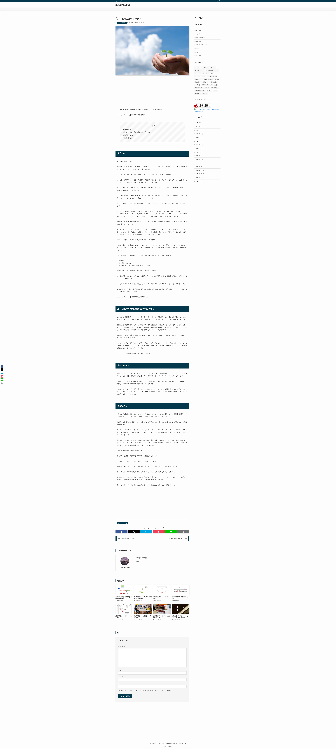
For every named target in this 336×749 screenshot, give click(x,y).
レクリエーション (201, 34)
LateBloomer (125, 568)
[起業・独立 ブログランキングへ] (202, 107)
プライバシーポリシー (171, 743)
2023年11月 (200, 123)
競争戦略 (205, 85)
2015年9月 (199, 177)
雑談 (205, 93)
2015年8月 (199, 181)
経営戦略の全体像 (200, 90)
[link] (137, 561)
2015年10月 (200, 174)
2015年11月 (200, 170)
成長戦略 (206, 82)
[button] (121, 531)
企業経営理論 (212, 76)
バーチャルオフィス (212, 70)
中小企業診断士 (200, 37)
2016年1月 (199, 163)
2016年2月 (199, 159)
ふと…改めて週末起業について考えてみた (138, 132)
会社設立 (198, 79)
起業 (216, 90)
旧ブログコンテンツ (122, 22)
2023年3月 (199, 126)
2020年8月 (199, 141)
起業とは (128, 129)
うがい (197, 67)
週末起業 (198, 55)
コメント (121, 646)
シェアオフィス (199, 70)
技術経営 (214, 82)
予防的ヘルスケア (200, 76)
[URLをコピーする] (183, 531)
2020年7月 (199, 144)
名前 (120, 670)
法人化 (197, 85)
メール (121, 677)
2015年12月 (200, 166)
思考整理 (198, 82)
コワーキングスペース (208, 67)
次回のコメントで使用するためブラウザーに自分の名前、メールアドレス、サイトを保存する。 (146, 690)
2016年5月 (199, 148)
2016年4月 (199, 152)
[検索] (219, 1)
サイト (120, 683)
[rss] (217, 1)
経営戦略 (214, 87)
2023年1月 (199, 134)
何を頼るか (128, 138)
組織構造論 (214, 85)
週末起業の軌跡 (122, 5)
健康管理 (198, 41)
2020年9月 (199, 137)
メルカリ (198, 73)
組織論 (206, 87)
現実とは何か (129, 135)
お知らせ (198, 30)
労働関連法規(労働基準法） (211, 79)
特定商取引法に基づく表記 (157, 743)
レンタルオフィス (208, 73)
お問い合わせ (182, 743)
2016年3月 (199, 155)
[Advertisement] (152, 90)
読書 (197, 48)
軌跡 (197, 52)
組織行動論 (198, 87)
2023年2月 (199, 130)
